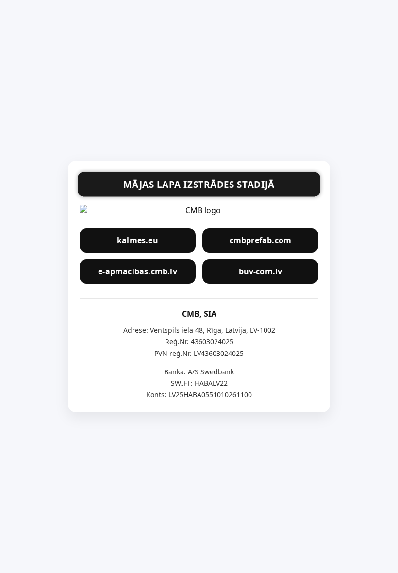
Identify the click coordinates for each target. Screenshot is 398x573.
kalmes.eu (137, 240)
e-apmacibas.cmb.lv (137, 271)
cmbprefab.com (261, 240)
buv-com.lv (260, 271)
